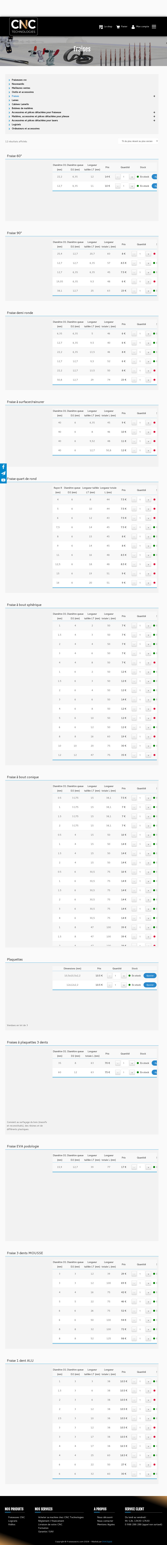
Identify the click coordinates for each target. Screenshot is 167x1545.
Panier (124, 26)
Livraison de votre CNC (50, 1524)
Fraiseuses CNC (16, 1517)
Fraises (15, 96)
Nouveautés (18, 83)
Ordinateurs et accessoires (26, 128)
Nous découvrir (105, 1517)
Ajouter (150, 975)
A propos (100, 1509)
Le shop (108, 26)
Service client (134, 1509)
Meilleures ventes (21, 88)
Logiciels (16, 124)
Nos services (44, 1509)
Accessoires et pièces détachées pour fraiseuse (36, 112)
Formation (43, 1528)
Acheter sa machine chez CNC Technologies (61, 1517)
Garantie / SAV (46, 1531)
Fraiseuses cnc (19, 79)
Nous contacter (105, 1520)
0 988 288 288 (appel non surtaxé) (143, 1524)
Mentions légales (106, 1524)
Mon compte (142, 26)
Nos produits (14, 1509)
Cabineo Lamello (20, 104)
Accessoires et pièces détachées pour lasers (35, 120)
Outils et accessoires (23, 92)
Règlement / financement (51, 1520)
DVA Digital (107, 1541)
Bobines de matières (22, 108)
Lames (15, 100)
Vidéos (11, 1524)
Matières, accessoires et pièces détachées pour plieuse (40, 116)
